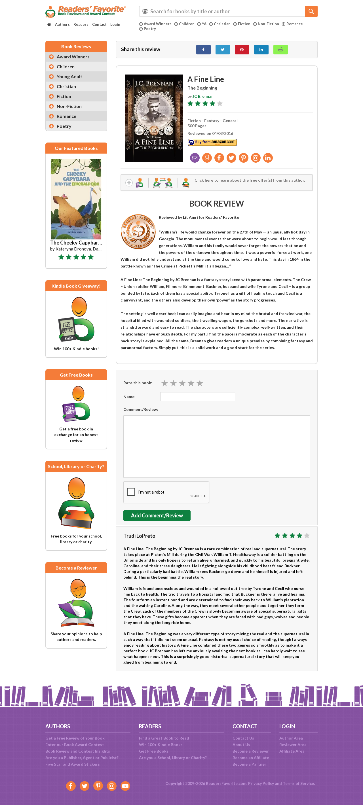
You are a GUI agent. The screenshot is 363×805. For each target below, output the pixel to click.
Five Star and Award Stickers (72, 764)
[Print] (280, 49)
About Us (241, 744)
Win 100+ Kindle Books (161, 744)
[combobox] (228, 11)
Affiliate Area (292, 751)
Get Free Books (153, 751)
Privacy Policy (261, 783)
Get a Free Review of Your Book (75, 738)
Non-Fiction (268, 24)
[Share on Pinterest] (242, 49)
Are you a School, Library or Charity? (173, 757)
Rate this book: (137, 382)
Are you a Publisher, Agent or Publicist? (82, 757)
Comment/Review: (140, 409)
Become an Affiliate (251, 757)
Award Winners (158, 24)
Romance (294, 24)
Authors (62, 24)
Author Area (291, 738)
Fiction (244, 24)
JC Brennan (203, 96)
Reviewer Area (293, 744)
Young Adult (69, 76)
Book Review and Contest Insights (77, 751)
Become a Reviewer (251, 751)
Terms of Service (298, 783)
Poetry (150, 28)
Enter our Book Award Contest (74, 744)
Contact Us (243, 738)
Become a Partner (249, 764)
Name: (129, 396)
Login (115, 24)
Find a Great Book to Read (164, 738)
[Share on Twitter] (223, 49)
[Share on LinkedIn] (261, 49)
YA (204, 24)
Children (187, 24)
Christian (222, 24)
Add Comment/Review (157, 515)
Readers (80, 24)
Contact (99, 24)
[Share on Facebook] (203, 49)
